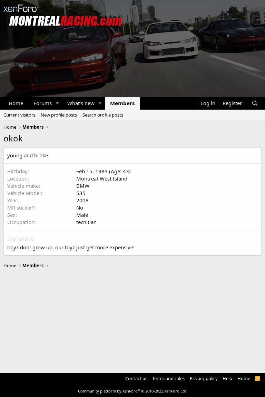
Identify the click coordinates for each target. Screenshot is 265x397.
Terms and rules (168, 378)
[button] (57, 103)
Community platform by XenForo (132, 391)
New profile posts (59, 115)
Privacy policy (204, 378)
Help (227, 378)
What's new (81, 103)
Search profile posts (102, 115)
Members (122, 103)
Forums (42, 103)
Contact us (136, 378)
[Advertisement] (132, 317)
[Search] (255, 103)
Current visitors (19, 115)
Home (16, 103)
